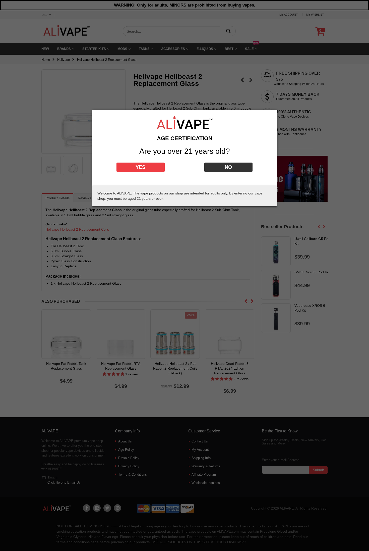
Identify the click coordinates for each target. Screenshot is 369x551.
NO (228, 167)
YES (140, 167)
